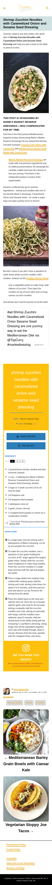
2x (18, 461)
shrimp (29, 703)
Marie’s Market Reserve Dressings (26, 160)
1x (12, 461)
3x (23, 461)
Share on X (38, 345)
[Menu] (4, 8)
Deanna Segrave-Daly (21, 689)
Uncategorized (8, 696)
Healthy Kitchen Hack (37, 278)
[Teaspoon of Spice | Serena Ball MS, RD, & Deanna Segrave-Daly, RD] (25, 8)
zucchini (40, 703)
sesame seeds (14, 703)
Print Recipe (28, 436)
